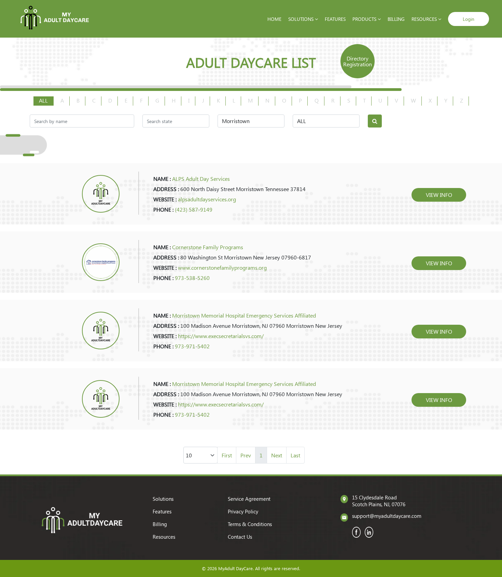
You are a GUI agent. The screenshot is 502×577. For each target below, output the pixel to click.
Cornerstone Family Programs (207, 247)
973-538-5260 (192, 277)
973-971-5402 (192, 346)
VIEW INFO (439, 194)
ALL (43, 100)
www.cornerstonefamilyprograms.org (222, 267)
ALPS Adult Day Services (201, 178)
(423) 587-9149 (193, 209)
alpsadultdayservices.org (207, 199)
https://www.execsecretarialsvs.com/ (221, 335)
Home (274, 19)
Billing (396, 19)
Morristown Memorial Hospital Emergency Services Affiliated (244, 315)
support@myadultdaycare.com (386, 515)
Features (335, 19)
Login (468, 19)
